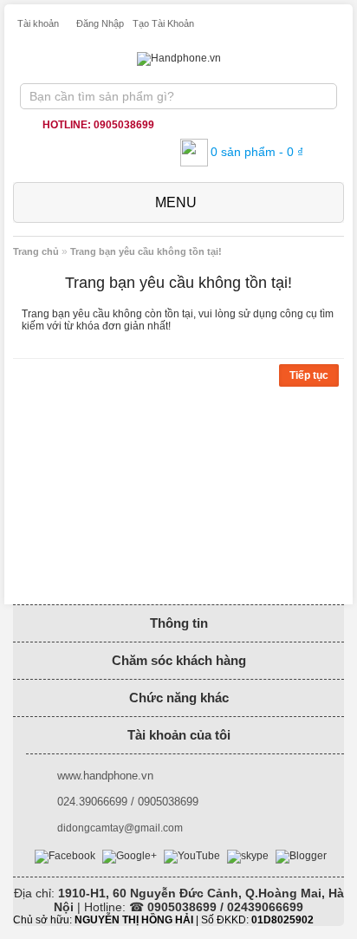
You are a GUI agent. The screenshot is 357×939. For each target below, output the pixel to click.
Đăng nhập (100, 23)
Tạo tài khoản (163, 23)
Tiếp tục (308, 375)
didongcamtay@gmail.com (120, 828)
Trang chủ (36, 251)
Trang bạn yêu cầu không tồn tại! (146, 251)
